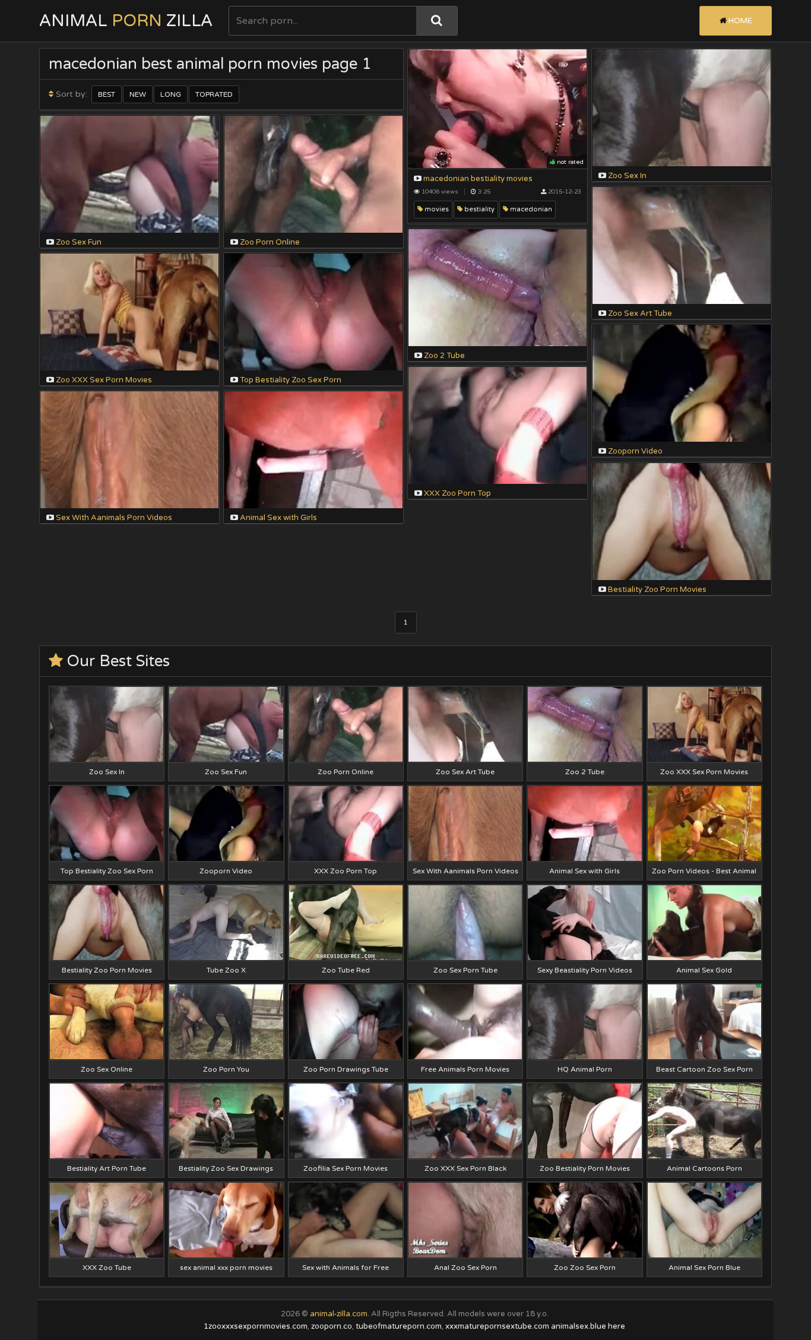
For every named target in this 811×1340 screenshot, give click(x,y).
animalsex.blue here (588, 1326)
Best (106, 94)
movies (436, 209)
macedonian (530, 209)
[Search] (436, 21)
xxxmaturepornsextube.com (497, 1326)
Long (170, 94)
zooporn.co (331, 1326)
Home (739, 21)
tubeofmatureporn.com (399, 1326)
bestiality (478, 209)
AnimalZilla (126, 21)
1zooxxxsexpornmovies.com (256, 1326)
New (137, 94)
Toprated (214, 94)
